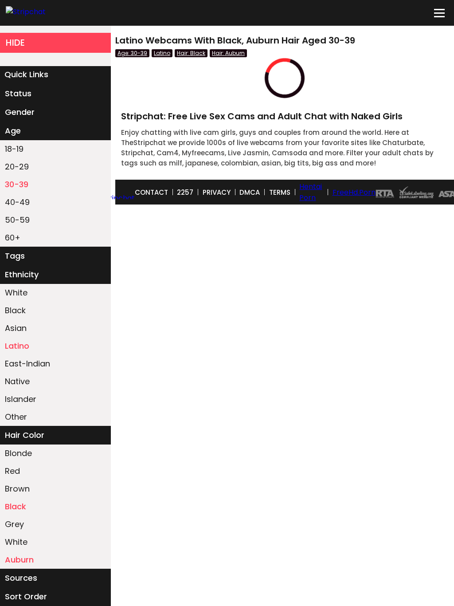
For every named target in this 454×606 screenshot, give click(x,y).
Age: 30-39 (132, 53)
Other (16, 416)
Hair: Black (191, 53)
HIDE (15, 42)
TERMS (279, 192)
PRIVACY (217, 192)
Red (12, 470)
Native (17, 381)
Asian (16, 328)
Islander (20, 399)
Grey (14, 524)
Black (15, 310)
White (16, 292)
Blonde (18, 453)
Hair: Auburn (228, 53)
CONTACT (151, 192)
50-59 (17, 219)
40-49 (17, 202)
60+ (12, 237)
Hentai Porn (310, 192)
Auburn (19, 559)
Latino (17, 345)
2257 (185, 192)
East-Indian (27, 363)
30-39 (16, 184)
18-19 (14, 148)
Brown (17, 488)
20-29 (17, 166)
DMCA (249, 192)
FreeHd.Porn (354, 192)
